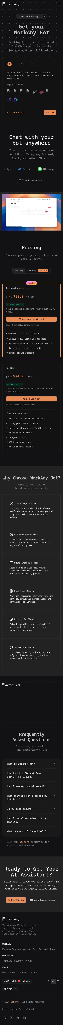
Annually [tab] (37, 270)
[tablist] (31, 270)
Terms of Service (27, 1009)
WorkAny (15, 1001)
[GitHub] (5, 1017)
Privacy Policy (9, 1009)
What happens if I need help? (26, 831)
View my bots (17, 112)
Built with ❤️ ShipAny (17, 981)
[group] (53, 981)
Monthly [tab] (19, 270)
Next (48, 112)
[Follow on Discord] (18, 1017)
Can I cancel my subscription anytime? (27, 820)
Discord (24, 841)
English (11, 988)
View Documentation (32, 180)
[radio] (48, 981)
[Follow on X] (11, 1017)
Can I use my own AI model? (25, 786)
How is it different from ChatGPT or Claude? (24, 775)
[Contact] (24, 1017)
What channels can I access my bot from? (27, 797)
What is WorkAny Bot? (21, 763)
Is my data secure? (20, 808)
